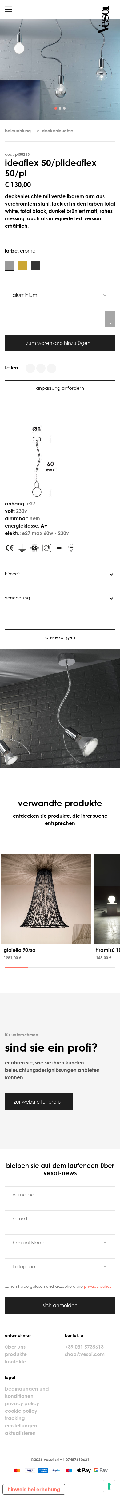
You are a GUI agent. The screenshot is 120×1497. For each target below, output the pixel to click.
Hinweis (12, 573)
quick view (47, 937)
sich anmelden (60, 1305)
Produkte (16, 1354)
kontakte (15, 1362)
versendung (17, 597)
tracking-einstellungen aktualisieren (21, 1425)
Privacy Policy (98, 1286)
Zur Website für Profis (38, 1102)
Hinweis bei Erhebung (34, 1489)
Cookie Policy (21, 1411)
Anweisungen (60, 637)
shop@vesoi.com (85, 1354)
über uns (15, 1347)
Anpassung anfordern (60, 388)
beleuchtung (18, 130)
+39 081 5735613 (84, 1347)
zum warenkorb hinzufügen (59, 343)
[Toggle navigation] (8, 9)
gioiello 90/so (19, 950)
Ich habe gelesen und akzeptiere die (61, 1286)
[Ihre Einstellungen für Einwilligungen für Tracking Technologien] (109, 1486)
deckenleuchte (57, 130)
